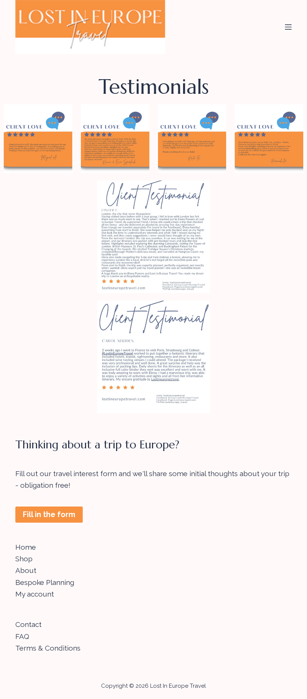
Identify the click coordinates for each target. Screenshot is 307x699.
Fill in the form (49, 514)
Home (25, 547)
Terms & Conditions (47, 648)
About (25, 570)
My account (34, 594)
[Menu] (288, 27)
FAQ (22, 636)
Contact (28, 624)
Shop (24, 559)
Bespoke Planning (44, 582)
